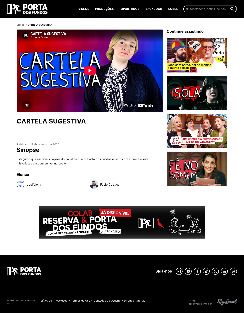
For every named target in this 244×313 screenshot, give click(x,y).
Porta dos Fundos (28, 9)
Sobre (173, 9)
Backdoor (153, 9)
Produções (104, 9)
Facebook (197, 271)
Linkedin (224, 271)
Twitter (215, 271)
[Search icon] (232, 9)
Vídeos (83, 9)
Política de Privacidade (53, 300)
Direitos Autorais (134, 300)
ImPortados (129, 9)
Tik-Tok (206, 271)
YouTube (188, 271)
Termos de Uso (80, 300)
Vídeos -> (22, 24)
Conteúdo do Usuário (107, 300)
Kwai (233, 271)
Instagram (179, 271)
